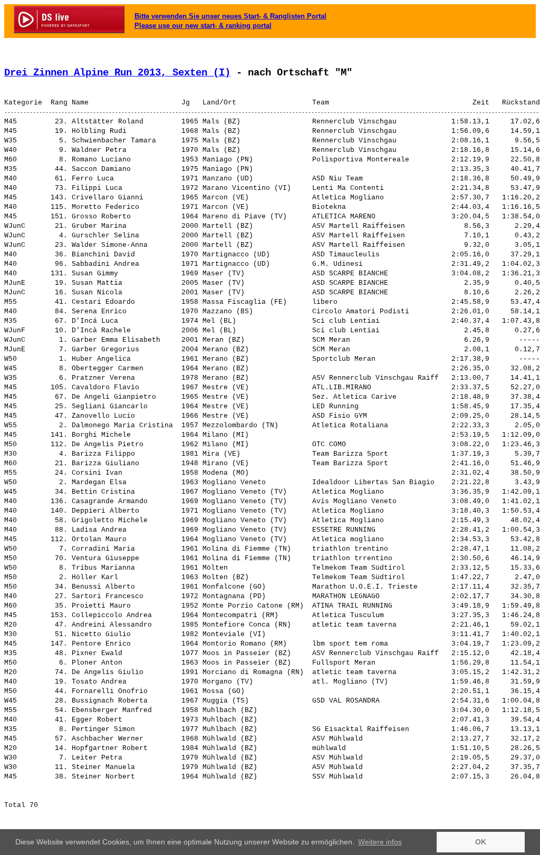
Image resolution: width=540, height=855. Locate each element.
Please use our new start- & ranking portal (203, 26)
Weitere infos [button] (380, 842)
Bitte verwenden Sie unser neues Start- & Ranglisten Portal (230, 16)
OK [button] (480, 842)
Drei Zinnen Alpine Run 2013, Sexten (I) (117, 73)
